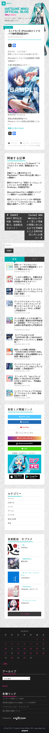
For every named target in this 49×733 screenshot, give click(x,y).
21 (31, 653)
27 (24, 658)
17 (6, 653)
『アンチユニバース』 (29, 600)
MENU (9, 3)
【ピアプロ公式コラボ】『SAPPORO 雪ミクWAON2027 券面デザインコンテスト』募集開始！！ (28, 338)
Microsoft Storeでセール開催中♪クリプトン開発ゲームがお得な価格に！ (24, 193)
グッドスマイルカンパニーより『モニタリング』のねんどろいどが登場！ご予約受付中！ (28, 366)
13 (24, 649)
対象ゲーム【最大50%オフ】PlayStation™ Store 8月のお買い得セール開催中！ (24, 175)
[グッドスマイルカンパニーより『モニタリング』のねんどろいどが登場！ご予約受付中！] (9, 366)
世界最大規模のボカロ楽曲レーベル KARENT (19, 703)
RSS (6, 686)
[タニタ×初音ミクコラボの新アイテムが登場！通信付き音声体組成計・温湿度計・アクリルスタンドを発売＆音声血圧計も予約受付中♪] (9, 320)
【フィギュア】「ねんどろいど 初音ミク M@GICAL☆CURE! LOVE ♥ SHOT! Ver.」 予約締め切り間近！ (27, 379)
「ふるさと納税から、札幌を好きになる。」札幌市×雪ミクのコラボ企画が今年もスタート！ (28, 279)
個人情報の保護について (11, 711)
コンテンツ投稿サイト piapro (13, 698)
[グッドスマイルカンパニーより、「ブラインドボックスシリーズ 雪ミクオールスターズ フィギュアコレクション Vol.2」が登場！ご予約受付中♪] (9, 303)
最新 (14, 259)
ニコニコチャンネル (25, 433)
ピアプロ (11, 515)
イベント (11, 498)
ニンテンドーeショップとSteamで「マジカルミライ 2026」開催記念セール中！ (23, 165)
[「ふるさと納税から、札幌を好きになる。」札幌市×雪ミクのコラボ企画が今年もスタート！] (9, 279)
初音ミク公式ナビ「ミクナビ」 (25, 453)
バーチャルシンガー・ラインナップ (16, 707)
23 (43, 653)
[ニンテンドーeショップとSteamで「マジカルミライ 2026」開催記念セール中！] (9, 393)
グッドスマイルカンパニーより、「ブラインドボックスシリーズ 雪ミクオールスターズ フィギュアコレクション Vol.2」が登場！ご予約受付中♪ (28, 306)
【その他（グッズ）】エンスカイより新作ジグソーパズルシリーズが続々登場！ (28, 291)
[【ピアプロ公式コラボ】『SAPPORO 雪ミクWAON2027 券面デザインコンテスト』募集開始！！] (9, 337)
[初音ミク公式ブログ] (17, 11)
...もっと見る (24, 614)
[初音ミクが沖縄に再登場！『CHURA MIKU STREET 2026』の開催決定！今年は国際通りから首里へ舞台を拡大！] (9, 352)
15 (37, 649)
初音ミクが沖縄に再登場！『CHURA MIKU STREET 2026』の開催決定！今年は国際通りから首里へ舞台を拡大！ (28, 353)
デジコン (8, 27)
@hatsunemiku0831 (25, 443)
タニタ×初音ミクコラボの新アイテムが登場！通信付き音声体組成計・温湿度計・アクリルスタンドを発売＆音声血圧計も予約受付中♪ (28, 322)
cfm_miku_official (25, 438)
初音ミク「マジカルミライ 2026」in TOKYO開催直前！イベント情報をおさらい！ (28, 267)
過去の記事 (12, 519)
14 (31, 649)
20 (24, 653)
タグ (34, 259)
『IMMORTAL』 (27, 559)
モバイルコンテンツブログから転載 (27, 145)
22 (37, 653)
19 (18, 653)
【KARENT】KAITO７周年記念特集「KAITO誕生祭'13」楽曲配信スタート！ (14, 221)
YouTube (25, 427)
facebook (25, 422)
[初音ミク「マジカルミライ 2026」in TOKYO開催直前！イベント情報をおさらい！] (9, 267)
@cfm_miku (25, 417)
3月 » (6, 664)
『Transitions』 (26, 587)
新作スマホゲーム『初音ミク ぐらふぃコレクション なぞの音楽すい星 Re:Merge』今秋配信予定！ (24, 185)
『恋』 (23, 545)
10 (6, 649)
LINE (25, 449)
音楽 (9, 523)
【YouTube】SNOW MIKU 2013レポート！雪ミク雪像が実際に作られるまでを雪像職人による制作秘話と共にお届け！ (34, 226)
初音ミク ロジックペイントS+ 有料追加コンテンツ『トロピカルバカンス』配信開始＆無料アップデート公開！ (24, 201)
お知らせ (11, 502)
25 (12, 658)
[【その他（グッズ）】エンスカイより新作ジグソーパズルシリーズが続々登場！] (9, 291)
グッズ (10, 507)
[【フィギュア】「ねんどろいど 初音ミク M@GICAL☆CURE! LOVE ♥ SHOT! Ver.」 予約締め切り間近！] (9, 378)
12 (18, 649)
